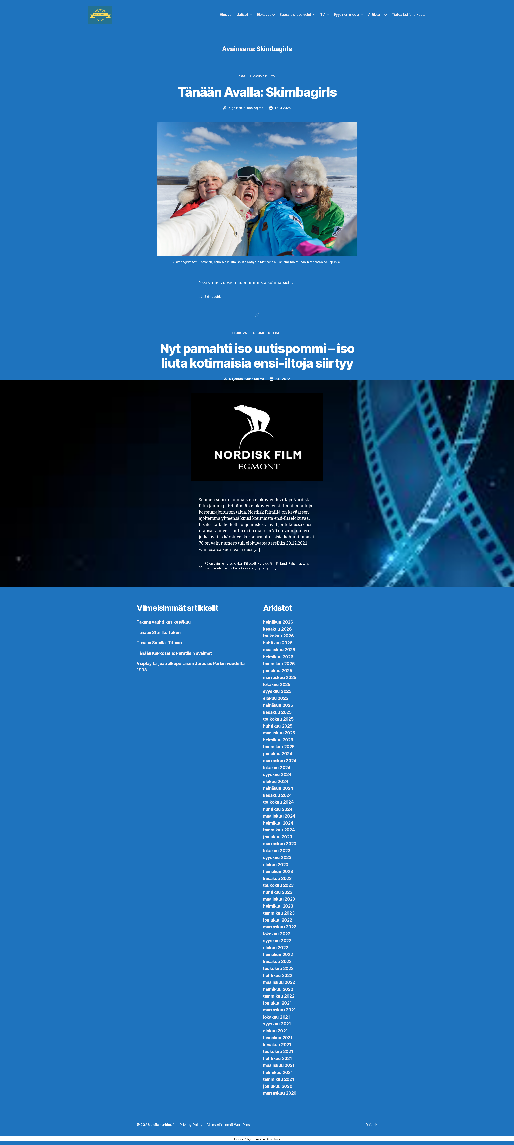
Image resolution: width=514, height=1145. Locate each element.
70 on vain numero (218, 563)
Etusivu (226, 14)
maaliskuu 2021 (279, 1065)
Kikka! (238, 563)
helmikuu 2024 (278, 823)
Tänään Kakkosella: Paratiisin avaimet (174, 653)
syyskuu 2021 (277, 1023)
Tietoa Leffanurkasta (409, 14)
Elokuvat (264, 14)
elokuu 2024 (275, 781)
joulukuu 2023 (277, 836)
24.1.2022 (282, 379)
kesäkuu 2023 (277, 878)
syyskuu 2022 (277, 940)
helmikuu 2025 (278, 739)
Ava (241, 76)
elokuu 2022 (275, 947)
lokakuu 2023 (276, 850)
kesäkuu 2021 (277, 1044)
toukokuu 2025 (278, 719)
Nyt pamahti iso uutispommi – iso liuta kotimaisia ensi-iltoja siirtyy (257, 356)
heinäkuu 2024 (278, 788)
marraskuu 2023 (279, 843)
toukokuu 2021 (278, 1051)
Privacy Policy (190, 1125)
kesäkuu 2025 (277, 712)
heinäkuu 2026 (278, 622)
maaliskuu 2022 (279, 982)
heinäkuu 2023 (278, 871)
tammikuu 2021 (278, 1079)
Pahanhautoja (298, 563)
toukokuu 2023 (278, 885)
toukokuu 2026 (278, 635)
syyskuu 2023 (277, 857)
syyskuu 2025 (277, 691)
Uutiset (242, 14)
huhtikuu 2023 (277, 892)
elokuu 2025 (275, 698)
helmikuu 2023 (278, 906)
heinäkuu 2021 (278, 1037)
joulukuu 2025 (277, 670)
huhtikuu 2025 (277, 726)
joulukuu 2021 (277, 1003)
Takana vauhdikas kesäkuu (164, 622)
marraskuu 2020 (279, 1093)
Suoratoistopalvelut (295, 14)
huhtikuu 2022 (277, 975)
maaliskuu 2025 (279, 732)
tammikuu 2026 (279, 663)
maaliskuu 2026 (279, 649)
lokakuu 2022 (276, 933)
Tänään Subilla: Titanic (159, 642)
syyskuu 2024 (277, 774)
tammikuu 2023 (279, 913)
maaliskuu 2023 (279, 899)
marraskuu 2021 (279, 1009)
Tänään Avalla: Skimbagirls (257, 92)
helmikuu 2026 (278, 656)
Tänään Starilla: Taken (159, 632)
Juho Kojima (254, 108)
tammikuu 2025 (279, 746)
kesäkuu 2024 (277, 795)
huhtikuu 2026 (278, 642)
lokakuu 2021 (276, 1017)
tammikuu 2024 (279, 829)
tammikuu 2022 (279, 996)
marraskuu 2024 (279, 760)
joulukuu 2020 (277, 1086)
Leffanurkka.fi (162, 1125)
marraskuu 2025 (279, 677)
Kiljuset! (250, 563)
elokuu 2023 (275, 864)
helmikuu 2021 (278, 1072)
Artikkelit (375, 14)
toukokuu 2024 (278, 802)
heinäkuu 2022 (278, 954)
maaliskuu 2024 (279, 816)
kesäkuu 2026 (277, 629)
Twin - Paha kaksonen (239, 568)
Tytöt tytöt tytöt (269, 568)
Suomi (258, 333)
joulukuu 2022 (277, 920)
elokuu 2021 (275, 1030)
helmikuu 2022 (278, 989)
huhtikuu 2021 (277, 1058)
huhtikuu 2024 (278, 809)
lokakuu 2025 (276, 684)
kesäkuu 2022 (277, 961)
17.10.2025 (283, 108)
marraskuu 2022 (279, 926)
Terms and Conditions (266, 1139)
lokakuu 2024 (277, 767)
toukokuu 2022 (278, 968)
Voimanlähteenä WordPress (229, 1125)
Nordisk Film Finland (272, 563)
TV (322, 14)
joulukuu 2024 (277, 753)
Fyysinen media (346, 14)
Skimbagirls (212, 297)
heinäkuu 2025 (278, 705)
